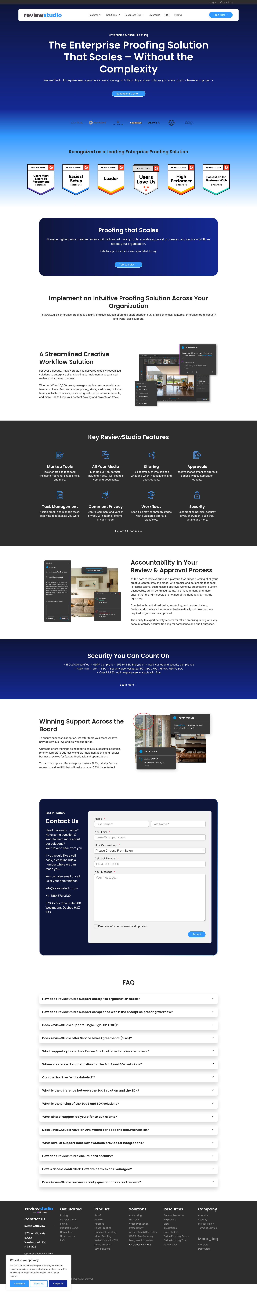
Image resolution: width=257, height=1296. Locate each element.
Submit (196, 934)
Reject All (39, 1283)
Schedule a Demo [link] (127, 93)
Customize (19, 1283)
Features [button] (93, 14)
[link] (128, 57)
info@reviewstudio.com (40, 1253)
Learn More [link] (127, 684)
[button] (134, 15)
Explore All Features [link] (127, 531)
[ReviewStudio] (43, 15)
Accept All (58, 1283)
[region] (38, 1272)
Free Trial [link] (220, 14)
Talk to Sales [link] (127, 264)
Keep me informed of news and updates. (122, 926)
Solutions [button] (111, 14)
